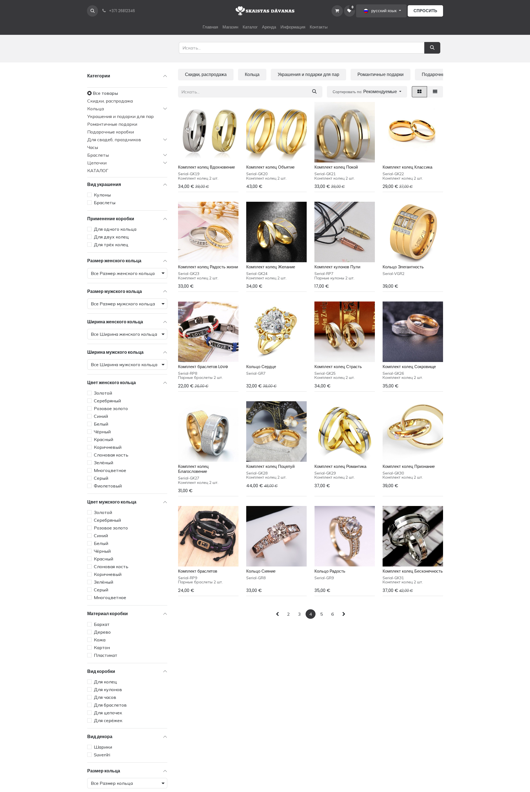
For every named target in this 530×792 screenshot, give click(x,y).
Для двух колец (111, 237)
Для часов (105, 697)
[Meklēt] (432, 48)
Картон (102, 647)
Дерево (102, 632)
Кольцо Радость (329, 571)
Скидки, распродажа (110, 101)
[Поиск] (314, 92)
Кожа (99, 639)
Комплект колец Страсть (338, 366)
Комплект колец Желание (270, 267)
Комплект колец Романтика (340, 466)
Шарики (103, 747)
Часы (92, 147)
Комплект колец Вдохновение (206, 167)
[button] (92, 10)
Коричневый (107, 447)
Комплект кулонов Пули (337, 267)
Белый (101, 424)
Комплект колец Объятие (270, 167)
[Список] (435, 92)
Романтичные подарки (112, 124)
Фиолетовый (108, 486)
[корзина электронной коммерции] (337, 10)
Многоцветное (110, 470)
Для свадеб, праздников (114, 139)
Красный (103, 439)
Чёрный (102, 431)
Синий (101, 416)
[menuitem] (210, 27)
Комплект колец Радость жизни (208, 267)
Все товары (105, 93)
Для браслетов (110, 705)
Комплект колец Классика (407, 167)
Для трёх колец (111, 245)
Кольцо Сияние (260, 571)
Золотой (103, 393)
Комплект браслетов (197, 571)
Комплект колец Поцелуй (270, 466)
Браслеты (98, 155)
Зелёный (103, 462)
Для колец (105, 682)
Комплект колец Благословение (193, 468)
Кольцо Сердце (261, 366)
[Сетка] (419, 92)
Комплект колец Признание (409, 466)
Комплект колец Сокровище (409, 366)
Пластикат (105, 655)
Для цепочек (108, 712)
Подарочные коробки (110, 132)
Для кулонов (108, 689)
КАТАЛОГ (97, 170)
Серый (101, 478)
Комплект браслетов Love (203, 366)
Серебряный (107, 400)
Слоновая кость (111, 455)
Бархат (102, 624)
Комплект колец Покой (336, 167)
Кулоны (102, 195)
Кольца (95, 108)
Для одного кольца (115, 229)
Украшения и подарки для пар (120, 116)
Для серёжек (108, 720)
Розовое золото (111, 408)
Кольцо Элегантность (403, 267)
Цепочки (97, 163)
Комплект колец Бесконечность (413, 571)
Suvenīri (102, 754)
